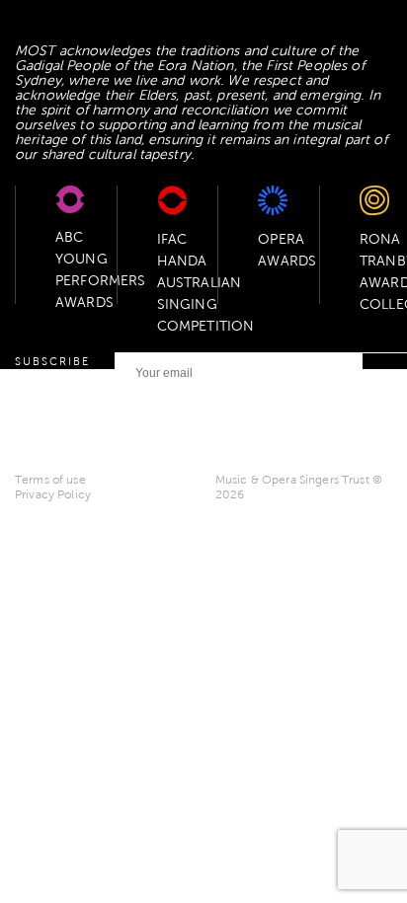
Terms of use (50, 480)
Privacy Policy (53, 494)
